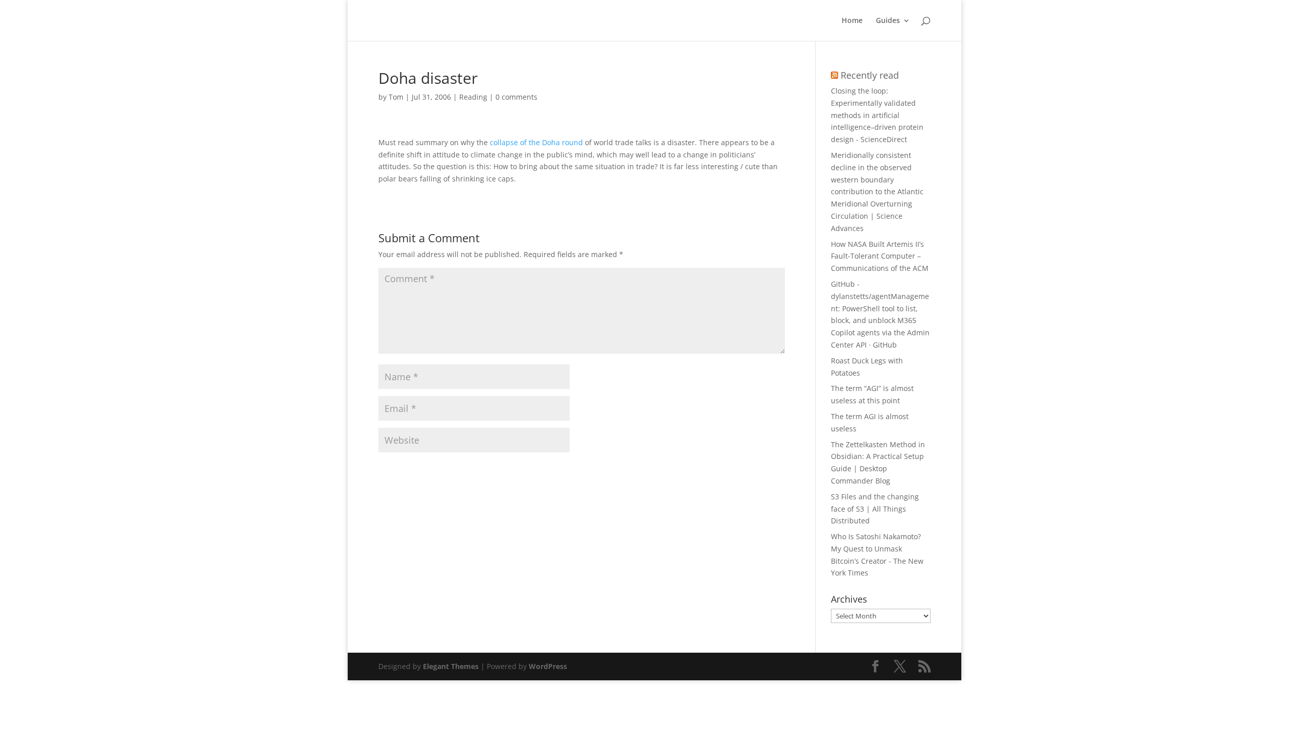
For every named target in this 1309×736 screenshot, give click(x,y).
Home (852, 21)
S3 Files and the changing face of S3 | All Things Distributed (875, 509)
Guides (888, 21)
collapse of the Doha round (536, 142)
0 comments (516, 97)
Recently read (870, 75)
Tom (396, 97)
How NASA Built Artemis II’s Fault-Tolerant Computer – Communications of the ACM (880, 256)
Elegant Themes (451, 666)
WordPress (548, 666)
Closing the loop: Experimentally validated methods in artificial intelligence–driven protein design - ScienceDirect (877, 115)
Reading (473, 97)
